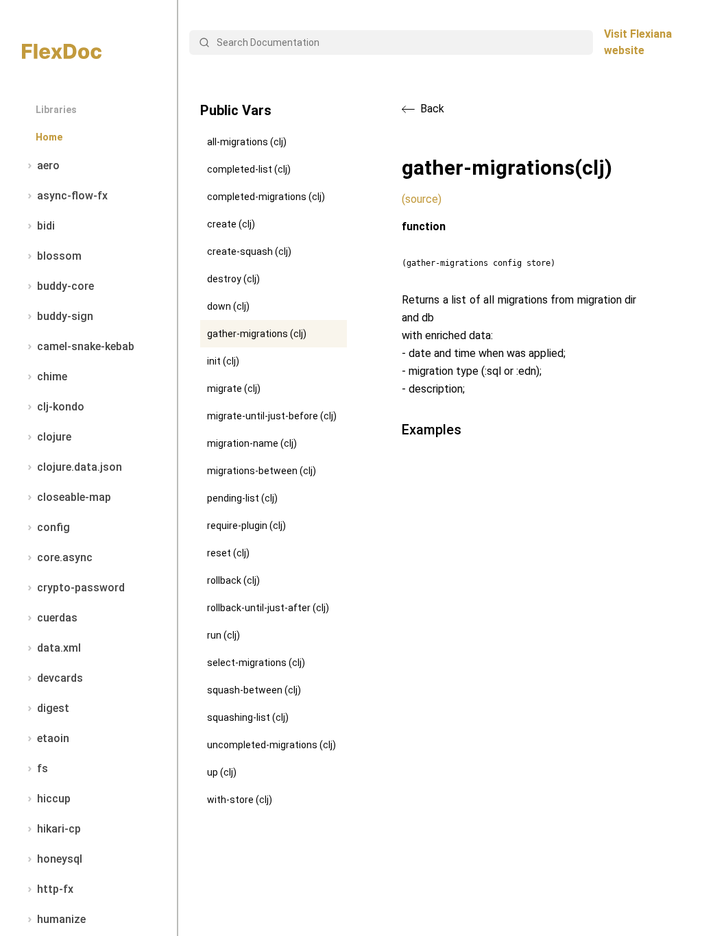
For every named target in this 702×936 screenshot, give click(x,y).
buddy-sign (65, 316)
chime (52, 376)
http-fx (55, 889)
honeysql (59, 858)
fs (42, 768)
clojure (54, 436)
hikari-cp (59, 828)
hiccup (54, 798)
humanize (61, 919)
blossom (59, 255)
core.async (65, 557)
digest (53, 708)
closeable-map (74, 497)
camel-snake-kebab (85, 346)
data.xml (59, 647)
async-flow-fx (72, 195)
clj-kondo (60, 406)
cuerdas (57, 617)
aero (48, 165)
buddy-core (65, 286)
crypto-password (81, 587)
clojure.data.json (79, 466)
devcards (60, 678)
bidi (46, 225)
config (53, 527)
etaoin (53, 738)
